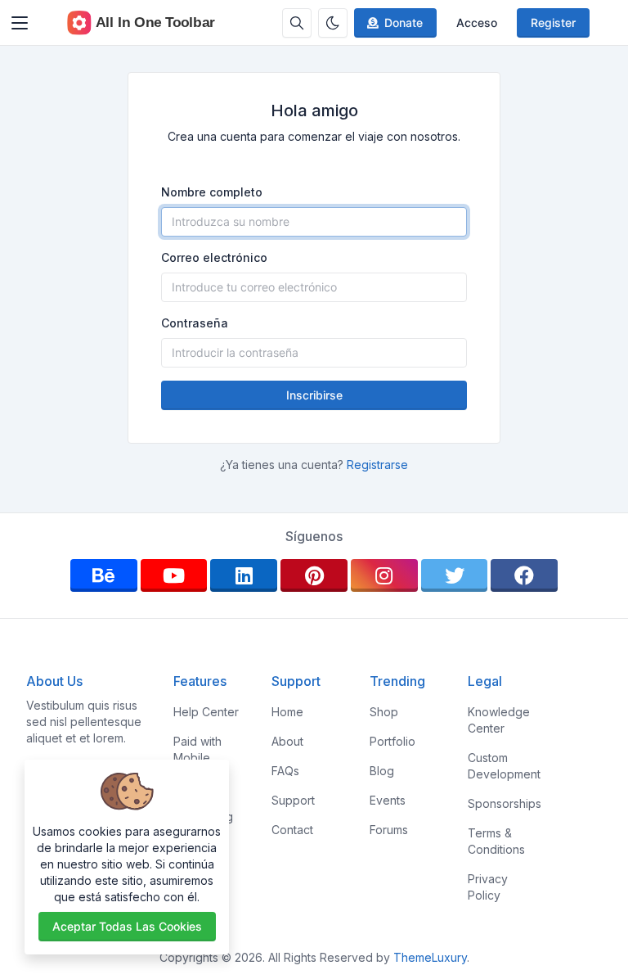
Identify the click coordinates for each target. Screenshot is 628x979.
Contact (292, 830)
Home (287, 712)
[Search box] (297, 23)
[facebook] (524, 575)
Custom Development (504, 766)
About (287, 741)
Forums (389, 830)
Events (388, 800)
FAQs (285, 771)
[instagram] (384, 575)
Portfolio (392, 741)
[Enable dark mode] (333, 23)
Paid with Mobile (197, 749)
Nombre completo (211, 192)
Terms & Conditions (496, 841)
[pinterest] (314, 575)
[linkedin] (243, 575)
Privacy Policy (488, 887)
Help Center (206, 712)
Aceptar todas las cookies (127, 926)
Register (553, 22)
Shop (384, 712)
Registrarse (377, 464)
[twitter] (454, 575)
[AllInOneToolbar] (141, 23)
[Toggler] (20, 23)
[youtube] (174, 575)
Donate (403, 22)
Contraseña (194, 323)
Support (293, 800)
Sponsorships (504, 803)
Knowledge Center (499, 720)
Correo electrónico (214, 257)
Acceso (476, 22)
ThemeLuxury (430, 957)
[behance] (103, 575)
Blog (382, 771)
